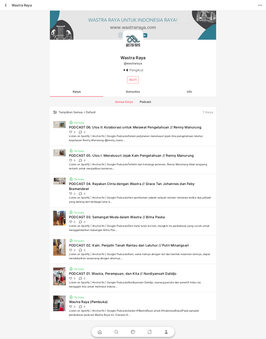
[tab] (76, 92)
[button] (133, 79)
